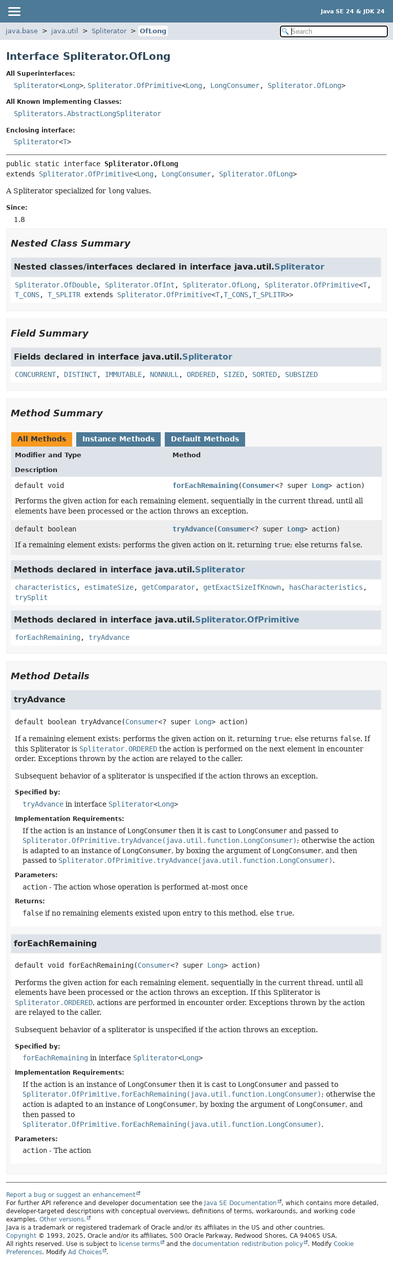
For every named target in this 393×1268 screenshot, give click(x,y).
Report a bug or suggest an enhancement (71, 1194)
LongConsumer (234, 85)
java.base (22, 31)
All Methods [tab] (41, 439)
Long (71, 85)
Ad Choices (85, 1252)
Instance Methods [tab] (118, 439)
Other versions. (62, 1219)
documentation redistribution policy (247, 1244)
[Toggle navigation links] (14, 11)
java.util (64, 31)
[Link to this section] (138, 243)
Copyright (21, 1235)
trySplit (31, 597)
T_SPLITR (64, 295)
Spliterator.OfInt (139, 285)
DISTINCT (80, 374)
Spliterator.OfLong (304, 85)
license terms (139, 1244)
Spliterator (109, 31)
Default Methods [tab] (205, 439)
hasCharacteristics (326, 587)
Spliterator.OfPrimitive (135, 85)
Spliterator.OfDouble (56, 285)
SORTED (264, 374)
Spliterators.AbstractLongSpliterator (87, 113)
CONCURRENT (35, 374)
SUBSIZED (301, 374)
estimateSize (109, 587)
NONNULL (164, 374)
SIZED (234, 374)
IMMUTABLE (123, 374)
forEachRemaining (205, 485)
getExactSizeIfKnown (242, 587)
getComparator (168, 587)
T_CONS (27, 295)
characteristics (45, 587)
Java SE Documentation (240, 1203)
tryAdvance (192, 529)
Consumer (258, 485)
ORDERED (201, 374)
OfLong (153, 31)
